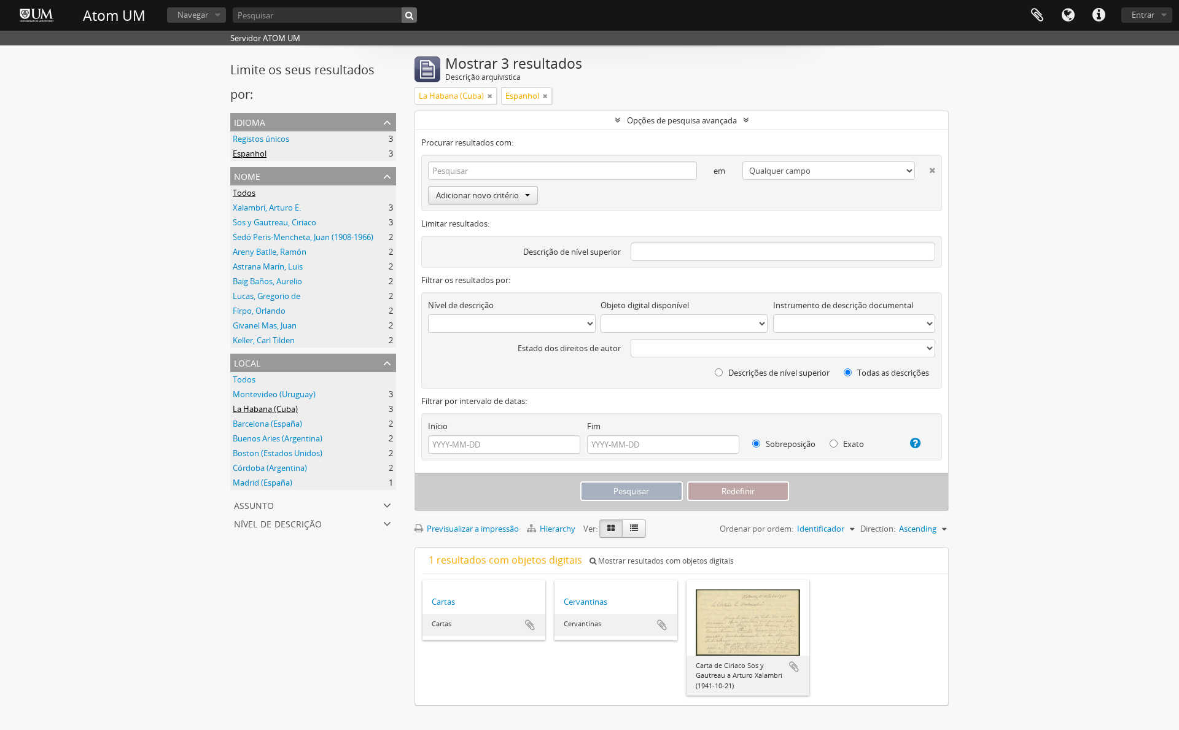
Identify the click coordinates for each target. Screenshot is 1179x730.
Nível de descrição (278, 522)
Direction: (877, 528)
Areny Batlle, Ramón (269, 251)
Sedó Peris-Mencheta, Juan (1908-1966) (303, 237)
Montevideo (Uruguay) (274, 394)
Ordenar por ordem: (756, 528)
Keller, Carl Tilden (264, 340)
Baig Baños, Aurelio (267, 281)
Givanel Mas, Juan (265, 325)
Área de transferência (1037, 15)
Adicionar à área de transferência (530, 625)
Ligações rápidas (1098, 15)
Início (438, 426)
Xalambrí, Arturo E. (267, 207)
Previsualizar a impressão (472, 528)
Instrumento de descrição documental (843, 305)
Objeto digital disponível (645, 305)
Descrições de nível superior (778, 372)
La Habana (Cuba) (265, 408)
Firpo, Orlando (259, 310)
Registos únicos (261, 138)
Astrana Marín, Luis (268, 266)
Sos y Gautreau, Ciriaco (274, 222)
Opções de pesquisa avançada (682, 120)
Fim (594, 426)
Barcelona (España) (267, 423)
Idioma (1068, 15)
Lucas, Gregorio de (266, 295)
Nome (247, 175)
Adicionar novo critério (477, 195)
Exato (852, 443)
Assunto (254, 504)
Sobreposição (789, 443)
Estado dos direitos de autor (569, 348)
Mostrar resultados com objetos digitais (665, 561)
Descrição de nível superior (572, 251)
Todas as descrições (892, 372)
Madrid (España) (262, 482)
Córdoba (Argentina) (270, 467)
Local (247, 362)
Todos (244, 192)
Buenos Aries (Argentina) (277, 438)
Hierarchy (557, 528)
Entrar (1143, 14)
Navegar (192, 14)
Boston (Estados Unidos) (277, 453)
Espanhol (250, 153)
